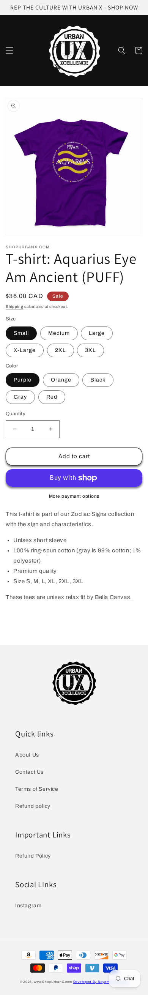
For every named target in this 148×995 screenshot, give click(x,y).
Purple (22, 380)
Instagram (28, 905)
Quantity (15, 413)
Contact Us (29, 772)
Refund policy (32, 806)
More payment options (74, 496)
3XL (90, 350)
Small (21, 333)
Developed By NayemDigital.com (100, 982)
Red (51, 397)
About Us (27, 755)
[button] (9, 50)
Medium (59, 333)
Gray (20, 397)
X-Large (25, 350)
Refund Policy (33, 856)
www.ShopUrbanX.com (53, 982)
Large (97, 333)
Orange (61, 380)
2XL (60, 350)
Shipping (15, 306)
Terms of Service (36, 789)
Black (97, 380)
